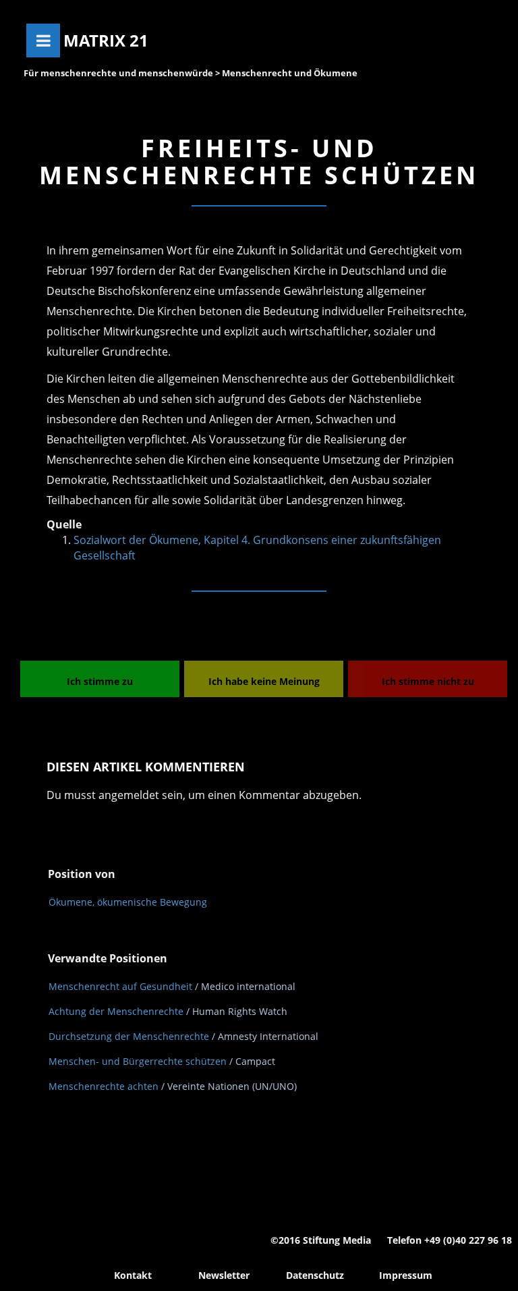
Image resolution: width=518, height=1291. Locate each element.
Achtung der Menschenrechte (116, 1011)
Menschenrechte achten (104, 1086)
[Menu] (43, 40)
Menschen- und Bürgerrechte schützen (138, 1061)
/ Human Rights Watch (236, 1011)
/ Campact (252, 1061)
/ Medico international (245, 986)
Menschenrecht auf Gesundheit (120, 986)
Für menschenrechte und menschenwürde (118, 73)
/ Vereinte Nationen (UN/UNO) (229, 1086)
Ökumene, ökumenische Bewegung (128, 902)
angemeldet (128, 795)
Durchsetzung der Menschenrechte (129, 1036)
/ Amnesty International (265, 1036)
